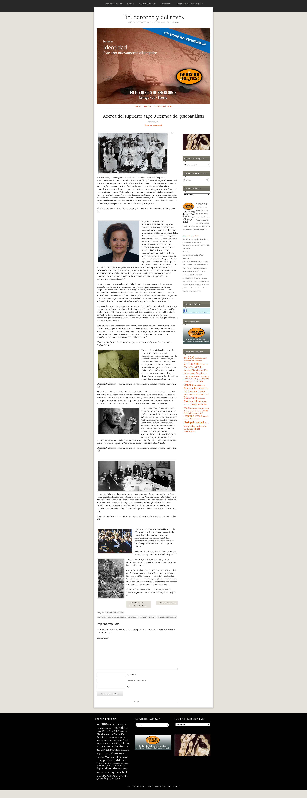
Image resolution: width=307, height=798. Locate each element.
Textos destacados (163, 106)
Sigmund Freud (193, 416)
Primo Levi (187, 405)
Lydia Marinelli (199, 385)
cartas (205, 364)
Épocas (130, 3)
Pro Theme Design (173, 786)
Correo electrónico (136, 681)
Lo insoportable (166, 603)
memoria (201, 398)
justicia (192, 382)
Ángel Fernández (192, 430)
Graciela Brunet (194, 376)
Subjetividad (194, 422)
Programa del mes (147, 3)
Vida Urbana (191, 425)
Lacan (152, 617)
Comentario (103, 638)
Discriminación (199, 370)
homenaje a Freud (103, 740)
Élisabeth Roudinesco (126, 617)
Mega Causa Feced (202, 394)
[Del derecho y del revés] (153, 66)
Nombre (131, 674)
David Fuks (196, 367)
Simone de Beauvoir (121, 768)
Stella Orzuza (194, 419)
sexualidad (195, 413)
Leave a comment (153, 125)
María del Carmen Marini (196, 390)
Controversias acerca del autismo (137, 604)
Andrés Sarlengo (201, 358)
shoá (201, 413)
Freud (143, 617)
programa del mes (114, 760)
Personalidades (115, 613)
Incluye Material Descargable (189, 3)
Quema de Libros (117, 763)
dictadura (187, 370)
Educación (189, 373)
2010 (191, 357)
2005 (185, 358)
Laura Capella (116, 743)
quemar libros (195, 411)
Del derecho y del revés (153, 17)
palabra (204, 401)
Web (128, 687)
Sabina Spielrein (109, 765)
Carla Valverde (196, 361)
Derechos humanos (113, 3)
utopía (206, 423)
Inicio (138, 106)
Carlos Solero (193, 364)
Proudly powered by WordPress (139, 786)
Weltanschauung (167, 617)
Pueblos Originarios (196, 408)
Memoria (190, 397)
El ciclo (147, 106)
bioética (187, 361)
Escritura (201, 373)
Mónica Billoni (192, 401)
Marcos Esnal (192, 388)
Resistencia (165, 3)
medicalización (189, 394)
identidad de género (195, 379)
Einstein (106, 617)
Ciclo (187, 367)
